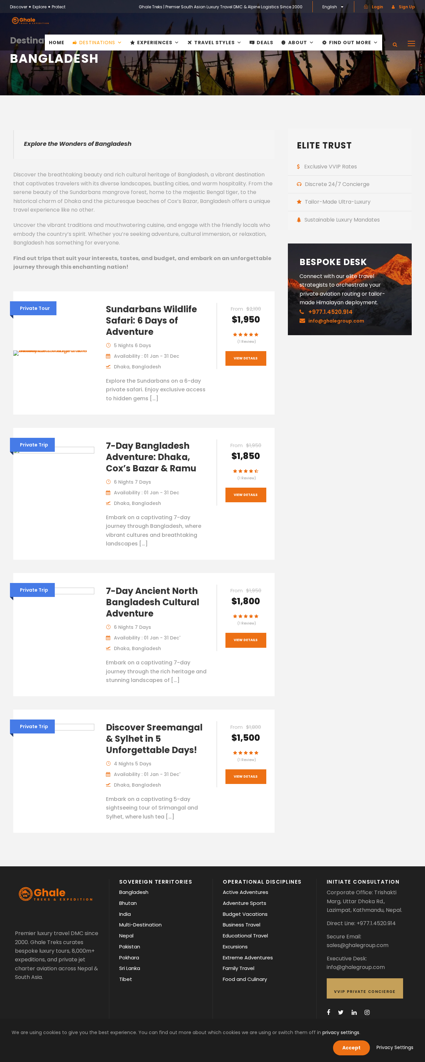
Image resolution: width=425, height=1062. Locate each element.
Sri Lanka (129, 968)
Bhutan (128, 903)
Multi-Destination (140, 924)
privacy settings (340, 1032)
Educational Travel (245, 935)
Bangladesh (133, 892)
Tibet (125, 979)
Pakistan (129, 946)
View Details (246, 358)
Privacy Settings (395, 1047)
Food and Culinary (245, 979)
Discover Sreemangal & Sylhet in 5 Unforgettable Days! (154, 739)
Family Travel (238, 968)
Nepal (126, 935)
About (297, 42)
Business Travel (241, 924)
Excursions (235, 946)
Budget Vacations (245, 914)
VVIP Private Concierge (365, 991)
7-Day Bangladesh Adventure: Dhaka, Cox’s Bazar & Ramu (151, 457)
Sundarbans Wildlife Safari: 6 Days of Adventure (151, 320)
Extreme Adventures (248, 957)
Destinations (97, 42)
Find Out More (350, 42)
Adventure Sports (244, 903)
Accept (351, 1047)
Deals (265, 42)
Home (56, 42)
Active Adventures (245, 892)
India (125, 914)
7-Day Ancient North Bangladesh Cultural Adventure (152, 602)
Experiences (154, 42)
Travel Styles (214, 42)
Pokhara (129, 957)
